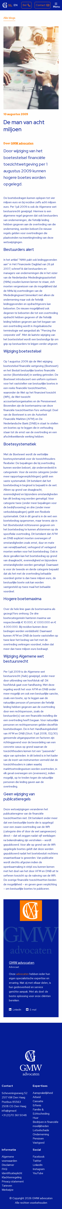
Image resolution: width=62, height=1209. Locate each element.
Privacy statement (13, 1181)
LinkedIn (17, 1009)
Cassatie (38, 1101)
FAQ (4, 1169)
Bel (25, 5)
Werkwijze (7, 1190)
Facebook (38, 1156)
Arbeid (37, 1097)
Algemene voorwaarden (9, 1159)
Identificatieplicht (12, 1173)
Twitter (37, 1161)
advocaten (22, 974)
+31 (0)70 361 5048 (14, 1115)
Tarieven (7, 1185)
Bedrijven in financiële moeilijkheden (45, 1124)
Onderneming (41, 1134)
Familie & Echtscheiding (41, 1111)
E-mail (33, 1009)
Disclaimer (8, 1165)
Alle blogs (9, 18)
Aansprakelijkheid (43, 1093)
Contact (40, 5)
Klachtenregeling (12, 1177)
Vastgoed (38, 1142)
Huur (35, 1118)
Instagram (39, 1169)
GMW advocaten (5, 5)
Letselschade (41, 1130)
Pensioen (38, 1138)
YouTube (38, 1173)
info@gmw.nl (9, 1110)
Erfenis (37, 1105)
